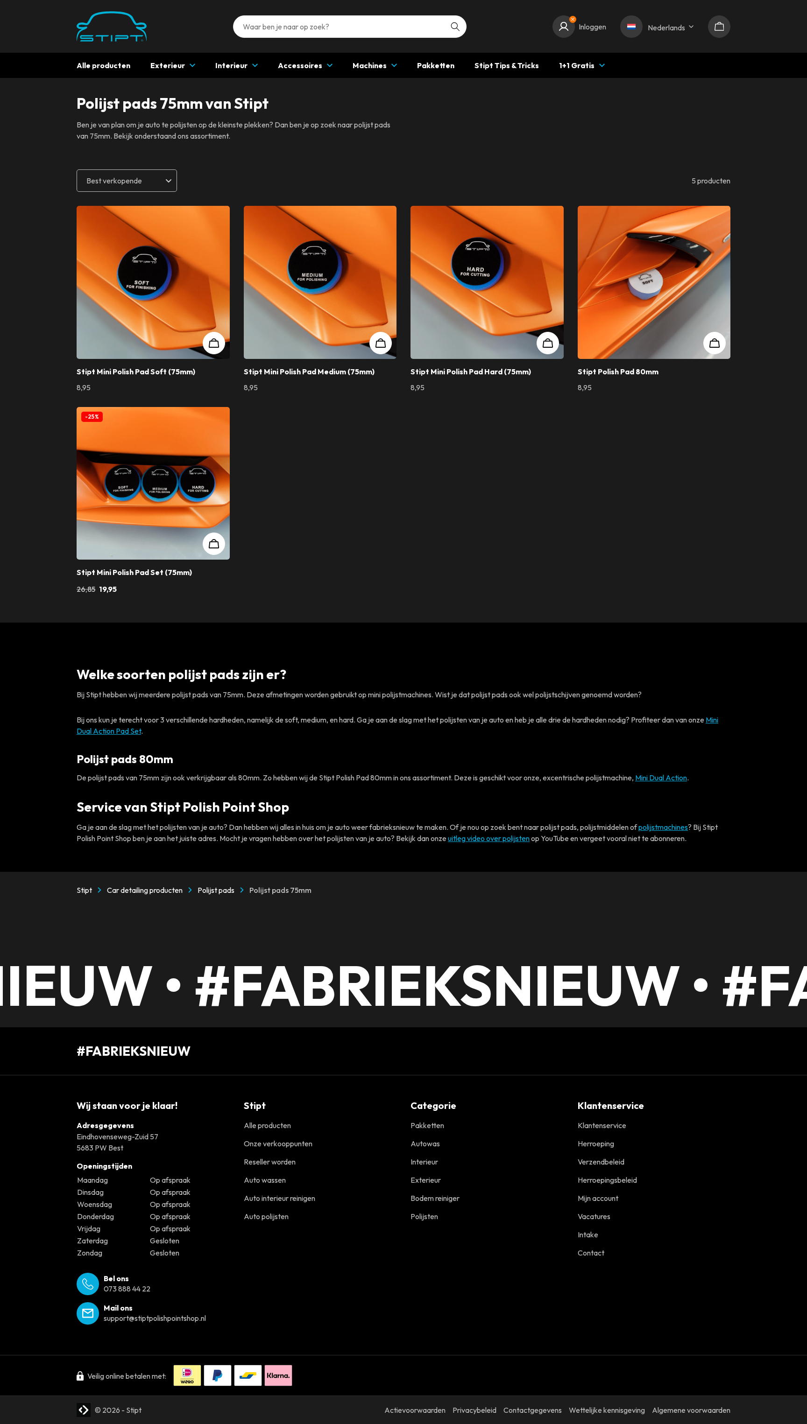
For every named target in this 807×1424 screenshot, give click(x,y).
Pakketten (435, 65)
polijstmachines (663, 827)
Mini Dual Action (661, 777)
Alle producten (103, 65)
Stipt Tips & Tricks (506, 65)
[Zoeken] (455, 26)
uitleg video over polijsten (489, 838)
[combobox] (350, 26)
